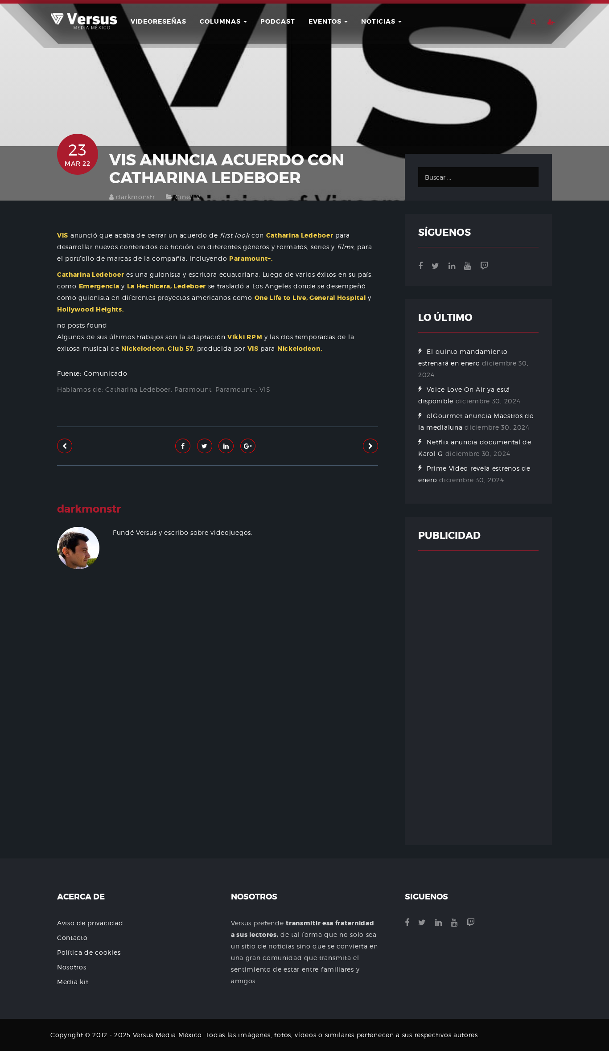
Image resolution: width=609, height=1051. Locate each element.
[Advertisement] (217, 686)
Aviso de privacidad (90, 923)
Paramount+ (235, 389)
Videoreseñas (158, 21)
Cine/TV (188, 197)
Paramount (192, 389)
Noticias (379, 21)
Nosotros (71, 967)
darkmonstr (135, 197)
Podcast (277, 21)
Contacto (72, 937)
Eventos (326, 21)
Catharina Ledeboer (138, 389)
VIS (264, 389)
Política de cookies (88, 952)
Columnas (221, 21)
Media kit (72, 981)
